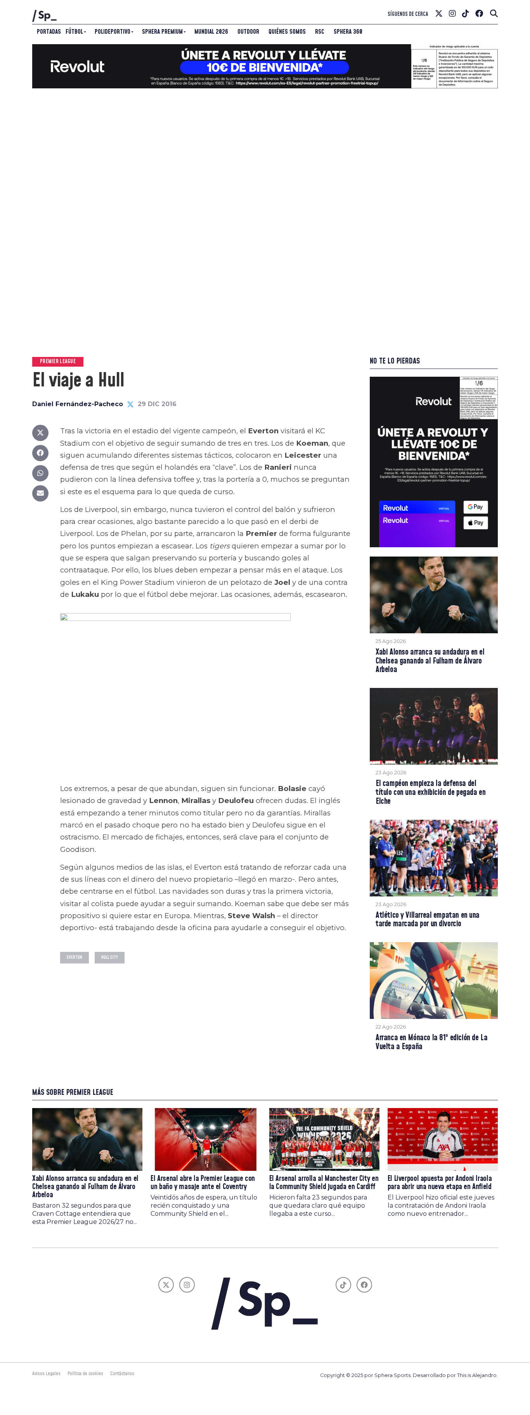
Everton (74, 957)
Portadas (49, 32)
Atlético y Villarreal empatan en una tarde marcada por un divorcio (428, 920)
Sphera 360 (348, 32)
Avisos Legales (46, 1373)
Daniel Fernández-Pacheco (77, 404)
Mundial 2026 (211, 32)
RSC (319, 32)
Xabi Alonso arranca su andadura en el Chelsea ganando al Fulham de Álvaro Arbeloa (430, 661)
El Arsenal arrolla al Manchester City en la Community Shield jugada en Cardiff (324, 1183)
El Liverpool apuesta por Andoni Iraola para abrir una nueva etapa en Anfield (440, 1183)
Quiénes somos (287, 32)
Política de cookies (85, 1373)
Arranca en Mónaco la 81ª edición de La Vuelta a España (431, 1042)
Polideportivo (112, 32)
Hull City (109, 957)
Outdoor (248, 32)
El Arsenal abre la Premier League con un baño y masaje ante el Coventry (203, 1183)
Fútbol (74, 32)
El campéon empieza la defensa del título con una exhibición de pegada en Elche (430, 792)
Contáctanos (122, 1373)
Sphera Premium (162, 32)
